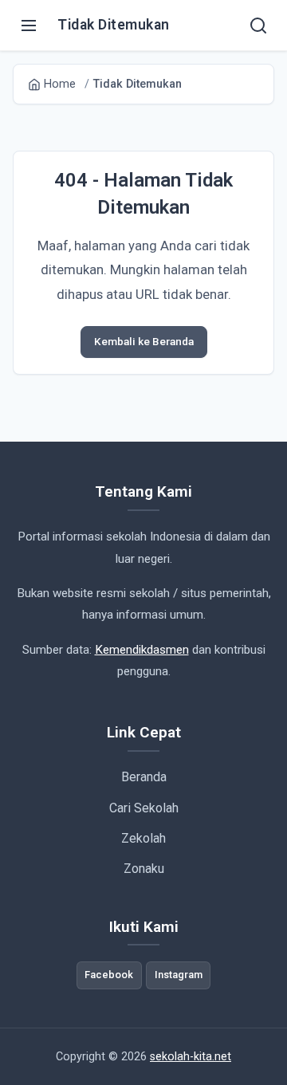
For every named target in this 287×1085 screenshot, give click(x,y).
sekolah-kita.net (190, 1056)
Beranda (144, 776)
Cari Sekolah (144, 808)
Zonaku (144, 868)
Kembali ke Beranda (144, 341)
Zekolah (143, 838)
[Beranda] (258, 25)
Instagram (178, 975)
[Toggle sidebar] (29, 25)
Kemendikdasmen (142, 650)
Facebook (109, 975)
